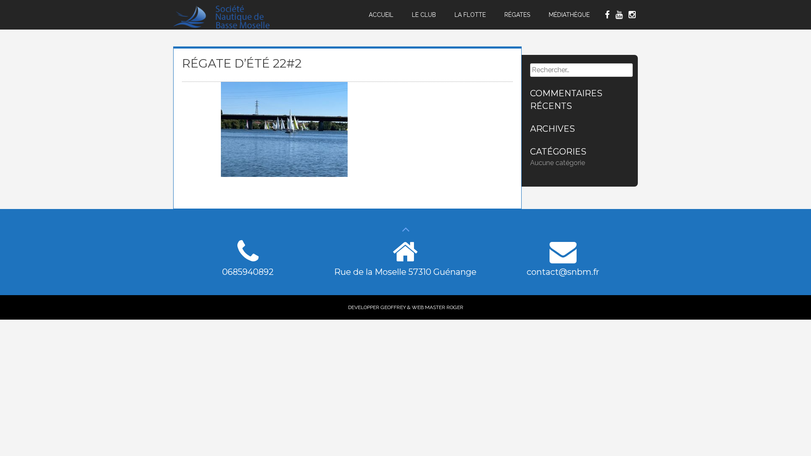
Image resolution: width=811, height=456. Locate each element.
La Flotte (470, 14)
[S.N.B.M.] (227, 27)
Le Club (424, 14)
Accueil (381, 14)
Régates (517, 14)
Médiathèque (569, 14)
